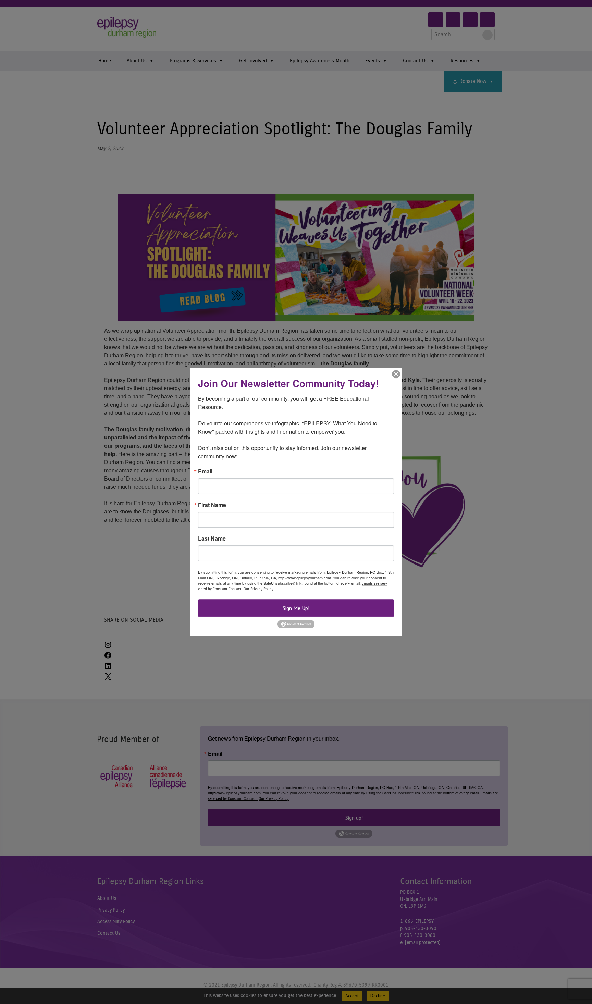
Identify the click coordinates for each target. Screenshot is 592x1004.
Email (205, 471)
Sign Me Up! (296, 608)
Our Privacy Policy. (259, 589)
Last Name (212, 538)
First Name (212, 505)
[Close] (396, 374)
